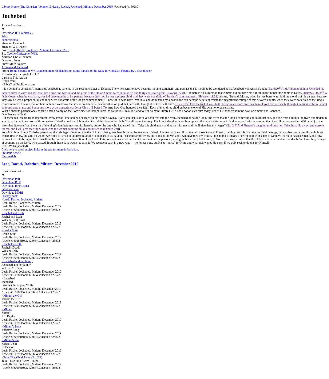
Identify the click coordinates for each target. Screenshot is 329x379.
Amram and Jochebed (15, 67)
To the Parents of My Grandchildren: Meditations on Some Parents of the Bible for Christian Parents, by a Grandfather (81, 70)
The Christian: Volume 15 (35, 6)
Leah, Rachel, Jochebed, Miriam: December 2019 (83, 6)
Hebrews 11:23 (164, 94)
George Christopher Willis (22, 53)
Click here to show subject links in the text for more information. (40, 149)
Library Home (10, 6)
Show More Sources (14, 63)
